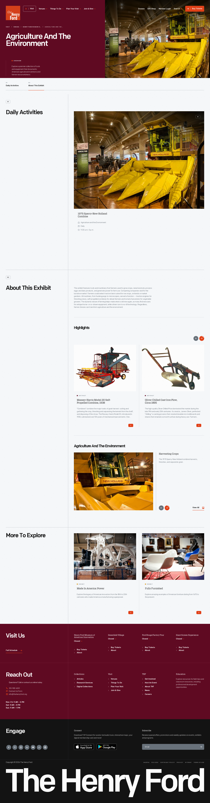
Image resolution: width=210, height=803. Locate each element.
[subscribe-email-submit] (201, 747)
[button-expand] (197, 116)
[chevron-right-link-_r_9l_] (130, 425)
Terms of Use (199, 762)
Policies (154, 762)
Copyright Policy (167, 762)
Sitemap (188, 762)
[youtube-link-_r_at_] (33, 747)
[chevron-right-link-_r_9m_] (198, 425)
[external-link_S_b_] (34, 691)
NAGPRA (146, 762)
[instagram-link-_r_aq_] (14, 747)
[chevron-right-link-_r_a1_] (130, 612)
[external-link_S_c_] (34, 694)
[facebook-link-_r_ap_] (8, 747)
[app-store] (84, 747)
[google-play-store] (107, 747)
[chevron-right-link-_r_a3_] (198, 612)
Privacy (180, 762)
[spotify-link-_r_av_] (45, 747)
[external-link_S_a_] (34, 688)
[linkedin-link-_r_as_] (27, 747)
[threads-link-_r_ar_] (20, 747)
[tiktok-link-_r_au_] (39, 747)
